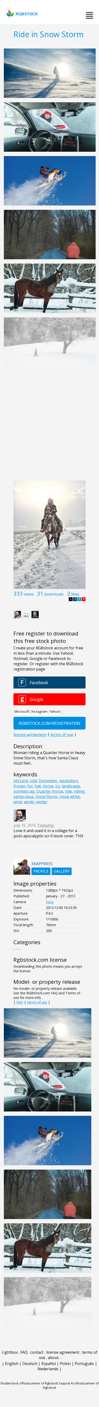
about (53, 1357)
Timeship (45, 825)
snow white (69, 796)
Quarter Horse (50, 791)
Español (48, 1363)
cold (33, 780)
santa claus (23, 796)
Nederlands (47, 1368)
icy (57, 786)
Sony (50, 902)
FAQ (19, 1002)
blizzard (20, 780)
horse (48, 786)
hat (38, 786)
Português (84, 1363)
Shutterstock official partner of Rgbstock (29, 1383)
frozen (19, 786)
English (11, 1363)
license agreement (62, 1352)
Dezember (48, 780)
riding (79, 791)
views (29, 594)
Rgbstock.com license (40, 959)
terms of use (37, 1002)
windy (29, 801)
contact (36, 1352)
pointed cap (24, 791)
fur (30, 786)
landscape (71, 786)
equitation (68, 780)
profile (41, 871)
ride (68, 791)
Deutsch (29, 1363)
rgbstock (27, 14)
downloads (54, 594)
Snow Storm (46, 796)
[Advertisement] (49, 426)
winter (42, 801)
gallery (62, 871)
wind (17, 801)
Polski (65, 1363)
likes (75, 594)
